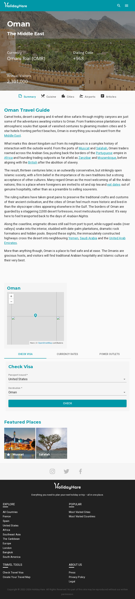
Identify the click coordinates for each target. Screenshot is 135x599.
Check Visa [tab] (25, 354)
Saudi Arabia (88, 238)
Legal (72, 581)
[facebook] (80, 471)
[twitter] (66, 471)
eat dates (114, 184)
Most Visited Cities (79, 512)
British (32, 162)
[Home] (15, 5)
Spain (6, 521)
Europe (7, 543)
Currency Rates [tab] (67, 354)
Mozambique (107, 158)
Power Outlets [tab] (109, 354)
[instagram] (52, 471)
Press (72, 572)
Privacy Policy (77, 577)
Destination (15, 388)
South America (11, 557)
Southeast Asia (12, 534)
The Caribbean (11, 538)
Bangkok (8, 552)
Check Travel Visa (13, 572)
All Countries (10, 512)
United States (10, 525)
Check (67, 403)
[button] (118, 5)
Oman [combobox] (12, 392)
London (7, 548)
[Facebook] (80, 471)
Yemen (73, 238)
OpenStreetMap (45, 342)
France (7, 516)
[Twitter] (66, 471)
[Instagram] (52, 471)
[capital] (8, 454)
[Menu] (126, 5)
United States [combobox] (18, 379)
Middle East (12, 135)
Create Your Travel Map (16, 577)
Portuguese (104, 153)
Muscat (84, 148)
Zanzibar (85, 158)
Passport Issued (18, 374)
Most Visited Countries (82, 516)
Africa (8, 158)
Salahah (101, 148)
